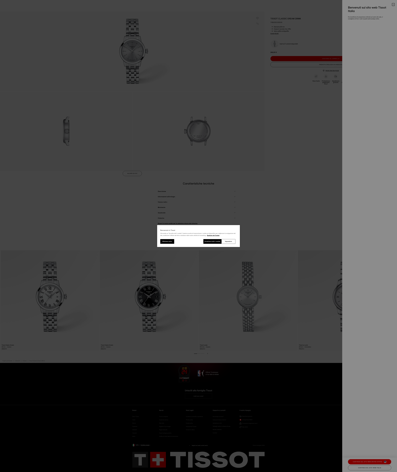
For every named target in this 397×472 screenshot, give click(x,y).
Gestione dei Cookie (213, 235)
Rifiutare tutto (167, 241)
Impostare (228, 241)
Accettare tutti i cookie (212, 241)
